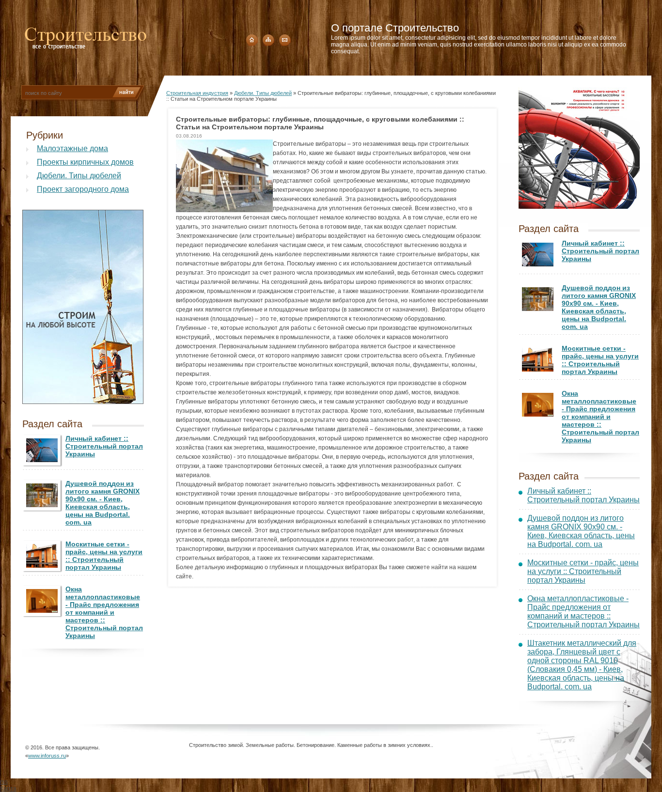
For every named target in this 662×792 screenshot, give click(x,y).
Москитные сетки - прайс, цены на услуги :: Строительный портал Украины (103, 555)
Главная (252, 40)
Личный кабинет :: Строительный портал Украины (104, 446)
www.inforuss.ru (47, 756)
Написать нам (285, 40)
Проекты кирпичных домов (85, 162)
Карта (8, 788)
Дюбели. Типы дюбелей (79, 175)
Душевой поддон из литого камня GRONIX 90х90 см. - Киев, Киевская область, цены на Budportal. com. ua (102, 503)
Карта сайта (268, 40)
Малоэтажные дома (72, 148)
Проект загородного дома (83, 189)
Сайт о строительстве (86, 35)
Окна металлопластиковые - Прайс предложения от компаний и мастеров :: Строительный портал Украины (104, 612)
